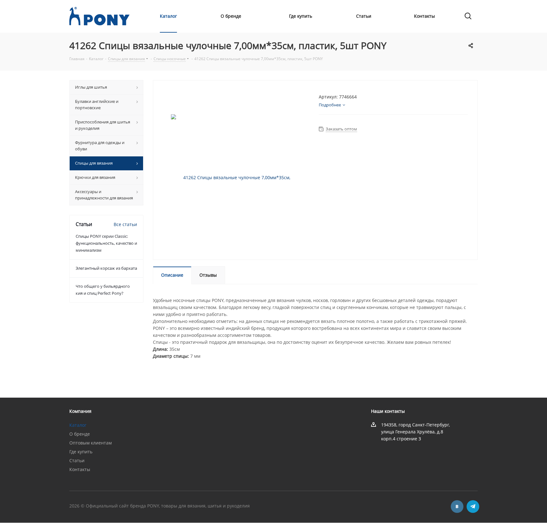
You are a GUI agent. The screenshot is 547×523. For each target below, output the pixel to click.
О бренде (79, 434)
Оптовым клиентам (90, 443)
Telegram (473, 506)
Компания (80, 411)
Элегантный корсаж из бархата (106, 268)
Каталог (77, 425)
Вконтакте (457, 506)
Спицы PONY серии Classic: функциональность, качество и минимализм (106, 243)
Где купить (80, 452)
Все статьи (125, 224)
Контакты (79, 469)
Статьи (77, 460)
